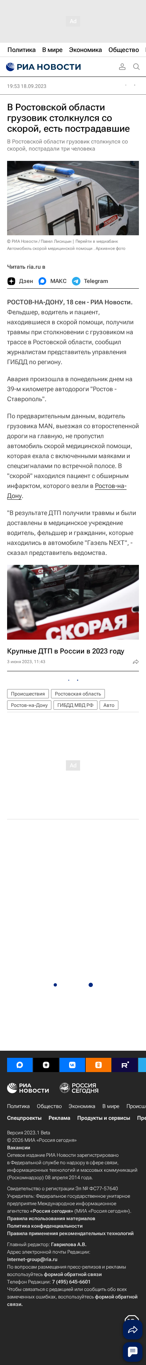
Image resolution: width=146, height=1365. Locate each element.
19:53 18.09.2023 (26, 86)
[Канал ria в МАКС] (20, 1065)
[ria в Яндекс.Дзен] (46, 1065)
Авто (108, 705)
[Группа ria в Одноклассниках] (98, 1065)
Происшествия (28, 694)
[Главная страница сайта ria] (42, 67)
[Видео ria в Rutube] (124, 1065)
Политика (18, 1106)
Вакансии (18, 1147)
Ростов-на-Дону (29, 705)
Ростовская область (78, 694)
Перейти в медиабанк (96, 241)
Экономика (82, 1106)
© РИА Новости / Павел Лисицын (39, 241)
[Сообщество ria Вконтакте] (72, 1065)
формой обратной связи (73, 1274)
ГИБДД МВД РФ (75, 705)
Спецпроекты (24, 1118)
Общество (49, 1106)
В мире (110, 1106)
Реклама (59, 1118)
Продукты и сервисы (103, 1118)
